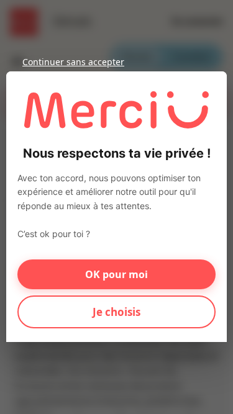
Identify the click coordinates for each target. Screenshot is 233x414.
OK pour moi (116, 274)
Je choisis (116, 312)
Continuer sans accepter (73, 62)
